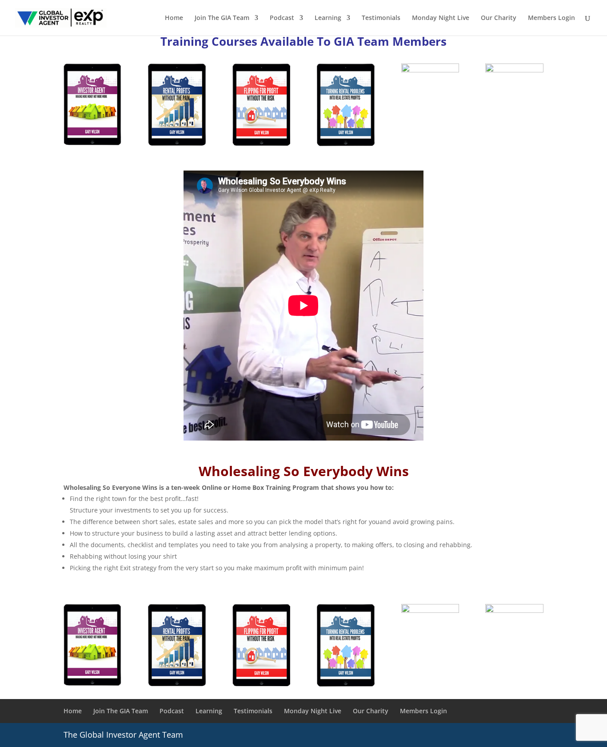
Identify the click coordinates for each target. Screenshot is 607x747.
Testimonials (381, 18)
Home (174, 18)
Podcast (282, 18)
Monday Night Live (440, 18)
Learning (328, 18)
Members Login (551, 18)
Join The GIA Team (222, 18)
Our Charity (498, 18)
